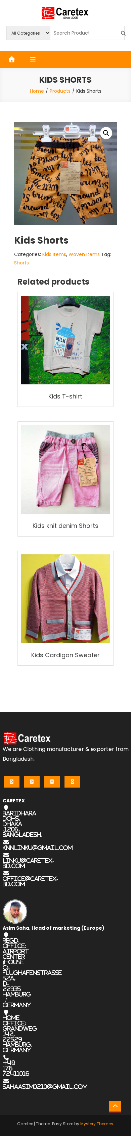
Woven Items (84, 254)
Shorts (21, 262)
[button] (106, 133)
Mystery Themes (96, 1124)
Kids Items (54, 254)
